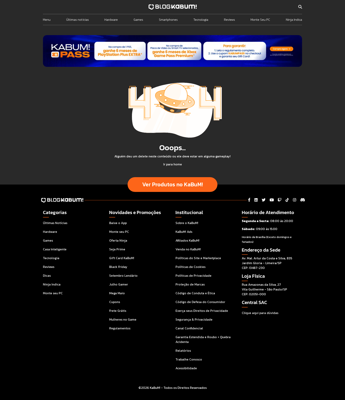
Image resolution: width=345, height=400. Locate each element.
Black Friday (118, 266)
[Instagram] (294, 200)
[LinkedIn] (256, 200)
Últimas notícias (77, 19)
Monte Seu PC (260, 19)
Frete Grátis (117, 310)
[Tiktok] (287, 200)
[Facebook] (249, 200)
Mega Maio (117, 293)
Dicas (47, 275)
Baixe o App (118, 222)
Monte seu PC (53, 293)
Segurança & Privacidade (193, 319)
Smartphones (168, 19)
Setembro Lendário (123, 275)
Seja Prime (117, 249)
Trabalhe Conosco (188, 359)
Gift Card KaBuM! (121, 258)
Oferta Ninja (118, 240)
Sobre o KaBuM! (186, 222)
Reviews (229, 19)
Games (138, 19)
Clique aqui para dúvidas (260, 312)
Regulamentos (119, 328)
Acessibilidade (186, 368)
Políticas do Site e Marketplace (198, 258)
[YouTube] (272, 200)
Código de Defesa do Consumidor (200, 301)
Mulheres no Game (122, 319)
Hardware (111, 19)
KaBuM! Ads (183, 231)
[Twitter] (264, 200)
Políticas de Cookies (190, 266)
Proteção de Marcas (190, 284)
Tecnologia (200, 19)
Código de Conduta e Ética (195, 293)
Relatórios (183, 350)
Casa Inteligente (54, 249)
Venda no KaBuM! (188, 249)
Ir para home (172, 164)
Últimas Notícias (55, 222)
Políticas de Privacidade (193, 275)
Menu (47, 19)
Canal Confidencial (189, 328)
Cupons (114, 301)
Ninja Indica (294, 19)
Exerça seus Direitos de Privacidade (201, 310)
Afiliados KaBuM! (187, 240)
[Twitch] (280, 200)
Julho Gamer (118, 284)
